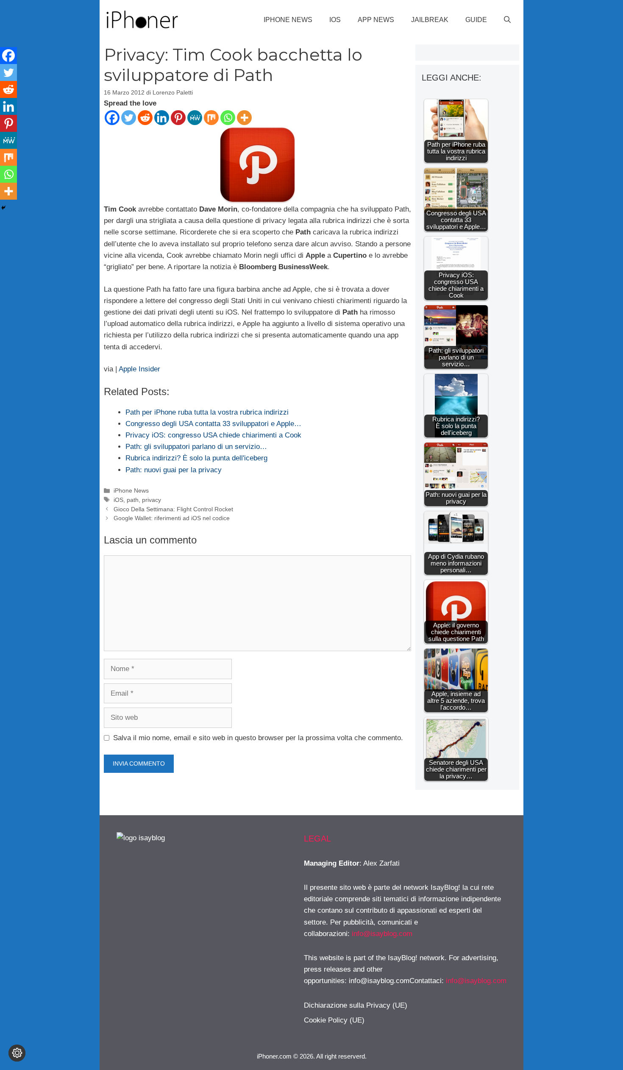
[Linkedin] (161, 117)
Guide (476, 19)
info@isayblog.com (382, 934)
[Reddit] (145, 117)
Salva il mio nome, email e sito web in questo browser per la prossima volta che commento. (258, 738)
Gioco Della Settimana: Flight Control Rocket (173, 509)
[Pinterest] (178, 117)
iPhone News (288, 19)
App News (376, 19)
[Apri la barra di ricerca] (507, 20)
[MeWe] (194, 117)
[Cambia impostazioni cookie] (16, 1053)
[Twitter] (128, 117)
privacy (151, 499)
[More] (244, 117)
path (133, 499)
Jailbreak (429, 19)
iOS (335, 19)
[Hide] (3, 207)
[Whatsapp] (227, 117)
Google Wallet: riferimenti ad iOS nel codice (172, 518)
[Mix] (211, 117)
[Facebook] (112, 117)
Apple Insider (139, 369)
